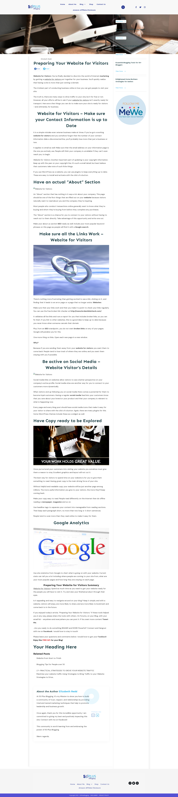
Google (57, 573)
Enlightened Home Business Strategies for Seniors (131, 83)
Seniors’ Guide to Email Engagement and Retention (131, 50)
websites (61, 320)
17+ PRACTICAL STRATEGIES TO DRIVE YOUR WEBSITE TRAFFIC (65, 670)
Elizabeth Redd (68, 691)
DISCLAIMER (94, 795)
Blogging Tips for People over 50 (50, 664)
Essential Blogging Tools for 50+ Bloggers (131, 67)
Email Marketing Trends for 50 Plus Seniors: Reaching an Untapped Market (131, 16)
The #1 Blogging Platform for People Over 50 (131, 34)
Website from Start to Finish (48, 658)
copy (64, 481)
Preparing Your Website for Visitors (70, 63)
